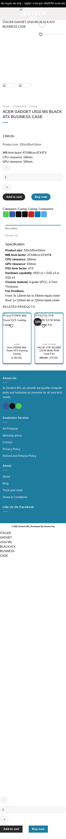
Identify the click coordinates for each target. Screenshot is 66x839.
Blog (5, 483)
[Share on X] (18, 214)
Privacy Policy (11, 449)
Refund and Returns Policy (19, 455)
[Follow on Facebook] (6, 406)
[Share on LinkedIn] (37, 214)
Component (19, 106)
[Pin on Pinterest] (31, 214)
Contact (7, 442)
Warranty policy (12, 435)
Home (6, 106)
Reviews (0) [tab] (11, 235)
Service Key (49, 526)
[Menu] (5, 13)
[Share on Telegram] (44, 214)
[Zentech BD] (33, 13)
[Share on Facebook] (12, 214)
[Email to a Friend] (25, 214)
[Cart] (61, 14)
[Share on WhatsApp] (6, 214)
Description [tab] (11, 228)
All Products (10, 428)
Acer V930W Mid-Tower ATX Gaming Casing (17, 350)
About (6, 476)
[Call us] (18, 406)
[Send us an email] (12, 406)
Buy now (41, 196)
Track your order (13, 490)
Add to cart (14, 196)
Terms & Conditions (15, 497)
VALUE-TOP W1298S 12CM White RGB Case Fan (49, 350)
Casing (33, 106)
